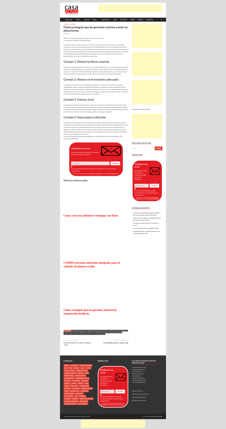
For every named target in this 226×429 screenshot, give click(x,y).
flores (116, 330)
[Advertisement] (130, 8)
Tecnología (105, 19)
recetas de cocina (74, 391)
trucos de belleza (82, 403)
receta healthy (76, 388)
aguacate (66, 365)
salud (76, 396)
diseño (86, 373)
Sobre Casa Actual (137, 391)
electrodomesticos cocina (82, 378)
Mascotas (149, 19)
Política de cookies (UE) (139, 397)
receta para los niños (86, 388)
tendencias (75, 398)
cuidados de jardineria (93, 330)
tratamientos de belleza (70, 403)
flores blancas (123, 330)
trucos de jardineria (98, 334)
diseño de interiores (80, 375)
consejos (88, 368)
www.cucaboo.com (138, 374)
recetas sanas (79, 393)
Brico (115, 19)
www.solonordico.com (139, 380)
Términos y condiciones (139, 400)
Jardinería (73, 24)
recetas (66, 391)
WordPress (154, 416)
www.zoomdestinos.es (139, 382)
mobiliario (80, 383)
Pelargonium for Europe (71, 334)
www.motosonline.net (138, 369)
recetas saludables (69, 393)
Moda (94, 19)
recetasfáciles (84, 391)
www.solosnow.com (138, 378)
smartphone (67, 398)
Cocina (82, 368)
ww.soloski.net (136, 376)
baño (65, 368)
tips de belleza (83, 401)
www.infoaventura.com (139, 367)
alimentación (74, 365)
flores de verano (69, 332)
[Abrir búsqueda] (161, 20)
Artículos (68, 19)
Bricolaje (76, 368)
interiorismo (85, 380)
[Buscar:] (147, 148)
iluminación (67, 380)
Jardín (132, 19)
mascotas (73, 383)
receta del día (74, 386)
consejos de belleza (69, 370)
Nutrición (123, 19)
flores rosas (98, 332)
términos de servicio (113, 173)
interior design (76, 380)
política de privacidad (96, 173)
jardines (119, 332)
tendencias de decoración (86, 398)
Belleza (87, 19)
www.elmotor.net (137, 371)
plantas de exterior (85, 334)
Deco (78, 19)
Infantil (140, 19)
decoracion (80, 373)
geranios (105, 332)
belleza (70, 368)
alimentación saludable (85, 365)
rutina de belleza (68, 396)
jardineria (112, 332)
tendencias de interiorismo (71, 401)
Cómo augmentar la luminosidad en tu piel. (146, 228)
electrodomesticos (69, 378)
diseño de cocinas (68, 375)
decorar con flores (107, 330)
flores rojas (89, 332)
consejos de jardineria (78, 330)
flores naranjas (80, 332)
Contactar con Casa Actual (140, 394)
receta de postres (84, 386)
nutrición (66, 386)
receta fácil (67, 388)
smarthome (82, 396)
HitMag (160, 416)
